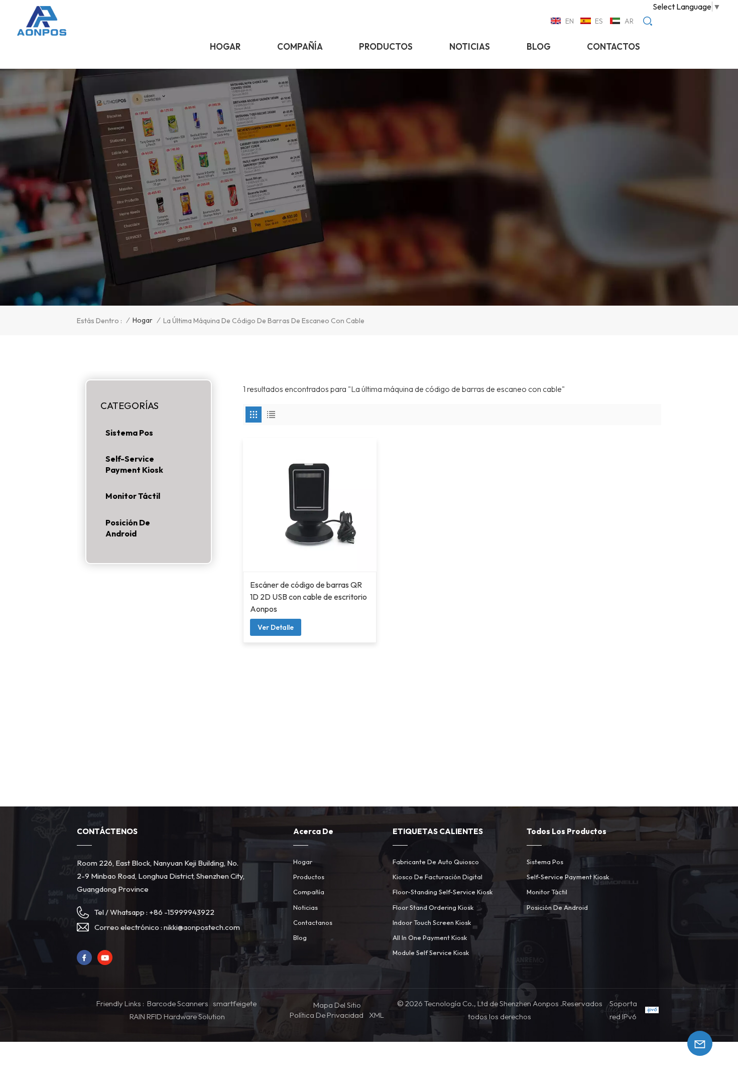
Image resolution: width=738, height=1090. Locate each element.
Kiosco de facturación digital (437, 877)
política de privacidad (326, 1015)
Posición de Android (127, 527)
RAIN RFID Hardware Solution (177, 1016)
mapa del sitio (337, 1005)
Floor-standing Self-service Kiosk (443, 892)
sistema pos (129, 433)
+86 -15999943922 (181, 912)
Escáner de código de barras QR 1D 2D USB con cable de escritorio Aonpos (308, 597)
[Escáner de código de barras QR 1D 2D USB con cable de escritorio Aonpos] (310, 505)
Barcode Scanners (177, 1003)
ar (629, 21)
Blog (539, 46)
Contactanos (312, 922)
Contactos (613, 46)
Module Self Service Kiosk (431, 952)
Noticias (305, 907)
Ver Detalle (276, 627)
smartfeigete (235, 1003)
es (599, 21)
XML (376, 1015)
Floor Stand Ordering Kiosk (433, 907)
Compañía (300, 46)
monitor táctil (132, 496)
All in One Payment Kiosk (430, 937)
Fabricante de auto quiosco (436, 862)
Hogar (225, 46)
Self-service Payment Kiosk (134, 464)
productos (386, 46)
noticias (469, 46)
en (569, 21)
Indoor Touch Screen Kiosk (432, 922)
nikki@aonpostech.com (202, 927)
